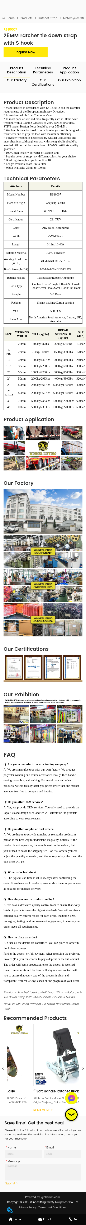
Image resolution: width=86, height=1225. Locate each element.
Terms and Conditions (52, 1208)
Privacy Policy (27, 1208)
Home (11, 18)
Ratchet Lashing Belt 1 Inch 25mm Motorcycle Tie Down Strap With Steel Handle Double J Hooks (43, 995)
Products (26, 18)
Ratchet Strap (47, 18)
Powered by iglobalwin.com (42, 1197)
